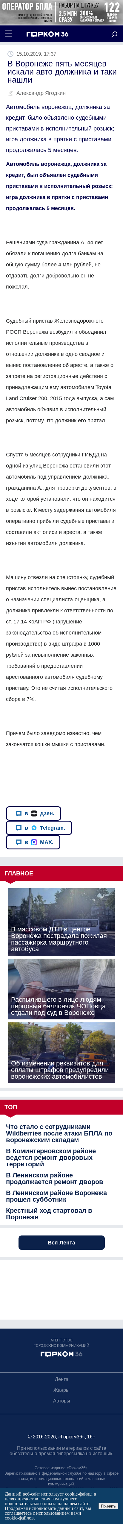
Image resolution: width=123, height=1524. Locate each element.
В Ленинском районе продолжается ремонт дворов (54, 1178)
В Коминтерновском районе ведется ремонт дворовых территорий (51, 1158)
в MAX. (39, 842)
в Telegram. (45, 828)
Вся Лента (61, 1243)
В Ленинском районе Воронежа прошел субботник (56, 1196)
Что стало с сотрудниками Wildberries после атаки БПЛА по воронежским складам (59, 1133)
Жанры (61, 1390)
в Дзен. (39, 813)
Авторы (61, 1400)
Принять (108, 1506)
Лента (61, 1379)
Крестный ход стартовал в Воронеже (49, 1214)
